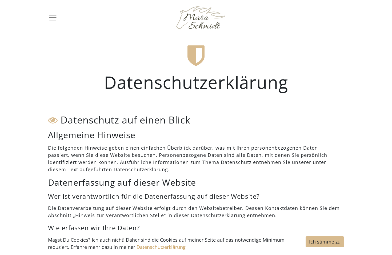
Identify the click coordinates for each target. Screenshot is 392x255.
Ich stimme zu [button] (325, 241)
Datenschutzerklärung (161, 247)
